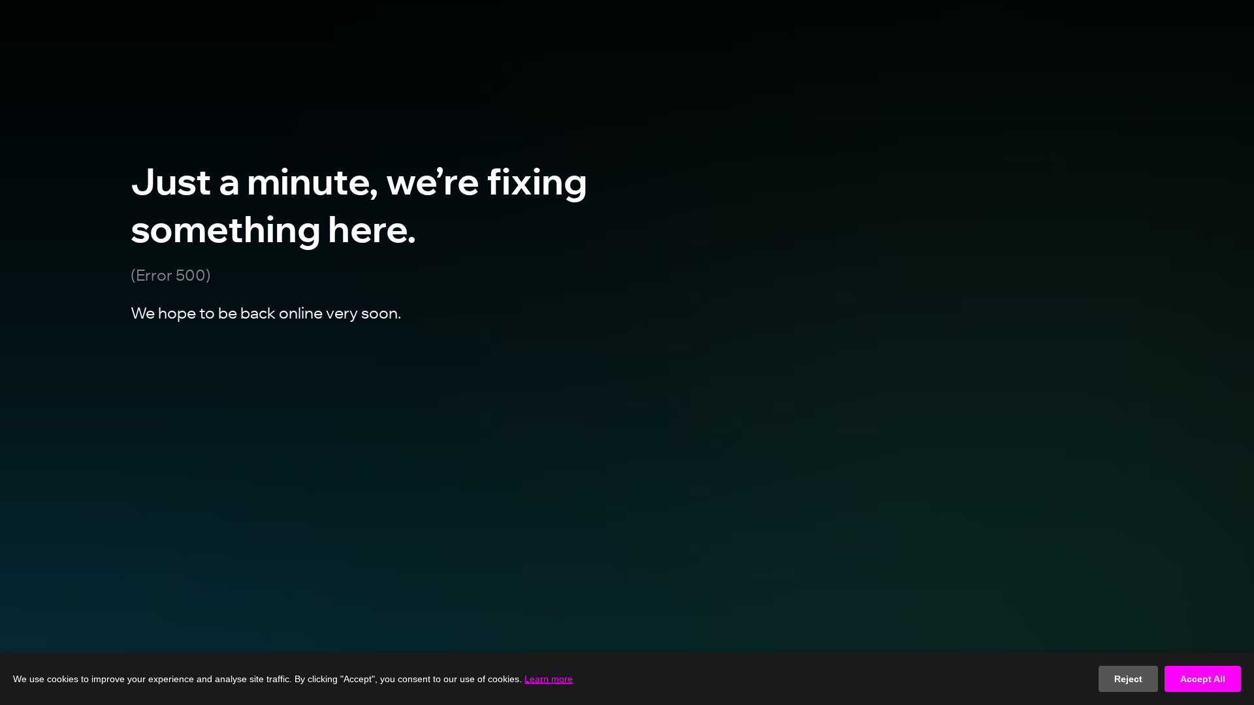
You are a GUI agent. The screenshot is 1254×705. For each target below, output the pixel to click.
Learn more (548, 679)
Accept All (1202, 679)
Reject (1128, 679)
